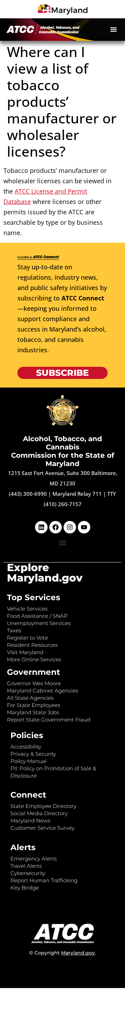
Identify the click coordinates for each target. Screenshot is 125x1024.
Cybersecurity (27, 873)
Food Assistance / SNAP (37, 616)
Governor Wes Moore (34, 683)
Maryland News (30, 820)
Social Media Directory (39, 813)
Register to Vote (27, 637)
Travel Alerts (26, 866)
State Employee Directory (43, 806)
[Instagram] (70, 527)
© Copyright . (62, 953)
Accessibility (25, 746)
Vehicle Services (27, 608)
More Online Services (34, 659)
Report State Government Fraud (48, 719)
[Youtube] (84, 527)
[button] (113, 29)
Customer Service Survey (42, 828)
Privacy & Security (33, 754)
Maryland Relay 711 (77, 493)
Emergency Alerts (33, 858)
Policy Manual (28, 761)
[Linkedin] (41, 527)
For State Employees (33, 705)
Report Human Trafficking (43, 880)
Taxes (14, 630)
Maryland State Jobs (33, 712)
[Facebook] (55, 527)
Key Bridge (24, 887)
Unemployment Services (38, 623)
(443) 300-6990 (28, 493)
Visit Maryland (25, 652)
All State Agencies (30, 698)
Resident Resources (32, 645)
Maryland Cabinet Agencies (42, 690)
